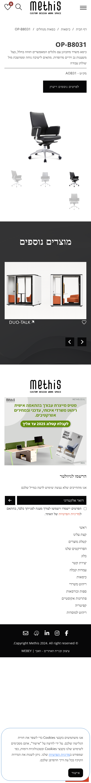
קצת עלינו (80, 534)
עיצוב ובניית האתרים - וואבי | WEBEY (45, 651)
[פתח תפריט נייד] (83, 7)
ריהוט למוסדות (77, 612)
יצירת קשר (79, 562)
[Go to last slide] (82, 341)
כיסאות (65, 29)
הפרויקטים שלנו (76, 548)
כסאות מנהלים (45, 29)
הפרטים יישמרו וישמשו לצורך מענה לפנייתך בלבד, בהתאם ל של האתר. (44, 511)
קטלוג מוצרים (77, 541)
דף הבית (81, 29)
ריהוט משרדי (78, 584)
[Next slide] (69, 341)
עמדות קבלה (78, 569)
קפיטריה (81, 605)
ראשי (83, 527)
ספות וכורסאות (76, 591)
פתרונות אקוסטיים (74, 598)
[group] (46, 303)
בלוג (84, 555)
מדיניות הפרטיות (69, 514)
